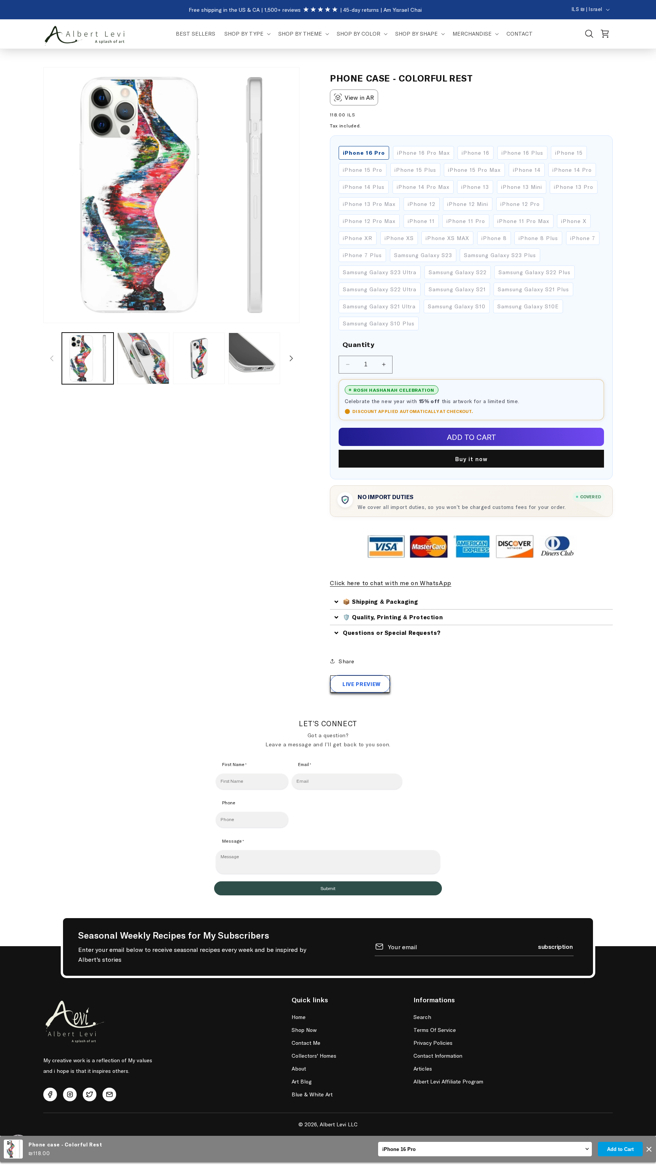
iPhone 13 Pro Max (369, 204)
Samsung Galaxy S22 (458, 272)
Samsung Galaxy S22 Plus (534, 272)
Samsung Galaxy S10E (528, 306)
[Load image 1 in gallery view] (88, 358)
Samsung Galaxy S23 (423, 255)
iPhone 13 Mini (521, 187)
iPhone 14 (527, 169)
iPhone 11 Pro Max (523, 221)
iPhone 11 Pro (465, 221)
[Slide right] (291, 358)
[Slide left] (51, 358)
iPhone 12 (421, 204)
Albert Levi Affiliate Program (448, 1081)
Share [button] (347, 661)
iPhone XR (357, 238)
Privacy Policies (433, 1042)
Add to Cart (620, 1149)
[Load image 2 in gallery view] (143, 358)
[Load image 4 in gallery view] (254, 358)
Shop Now (304, 1030)
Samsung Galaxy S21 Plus (533, 289)
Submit (328, 888)
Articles (422, 1068)
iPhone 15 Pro (362, 169)
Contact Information (437, 1055)
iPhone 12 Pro (520, 204)
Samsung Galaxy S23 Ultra (379, 272)
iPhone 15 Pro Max (474, 169)
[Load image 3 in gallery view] (199, 358)
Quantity (358, 344)
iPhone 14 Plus (364, 187)
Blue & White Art (312, 1094)
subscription (555, 946)
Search (422, 1017)
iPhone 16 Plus (522, 152)
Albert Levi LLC (339, 1124)
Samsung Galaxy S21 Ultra (379, 306)
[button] (247, 33)
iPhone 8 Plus (538, 238)
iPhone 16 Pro (364, 152)
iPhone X (574, 221)
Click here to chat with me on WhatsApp (390, 582)
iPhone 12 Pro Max (369, 221)
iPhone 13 (475, 187)
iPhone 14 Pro (572, 169)
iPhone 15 (569, 152)
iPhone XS (399, 238)
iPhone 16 (475, 152)
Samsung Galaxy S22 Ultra (379, 289)
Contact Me (306, 1042)
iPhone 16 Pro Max (423, 152)
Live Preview (361, 684)
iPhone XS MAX (447, 238)
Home (299, 1017)
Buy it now (471, 458)
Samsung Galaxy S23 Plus (500, 255)
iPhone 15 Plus (415, 169)
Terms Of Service (434, 1030)
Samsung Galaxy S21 (457, 289)
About (299, 1068)
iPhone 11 (421, 221)
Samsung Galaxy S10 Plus (379, 323)
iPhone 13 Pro (573, 187)
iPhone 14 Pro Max (423, 187)
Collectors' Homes (314, 1055)
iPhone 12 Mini (467, 204)
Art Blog (302, 1081)
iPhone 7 (582, 238)
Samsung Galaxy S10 (457, 306)
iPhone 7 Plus (362, 255)
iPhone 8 (494, 238)
